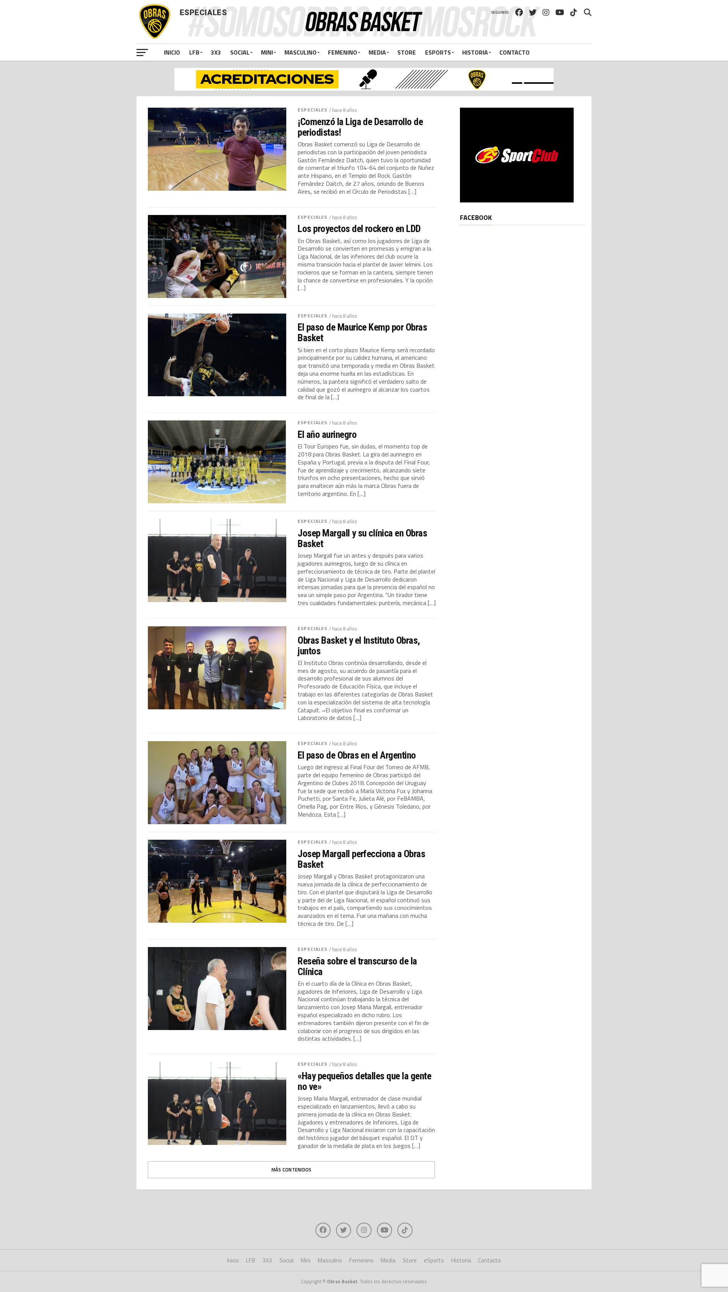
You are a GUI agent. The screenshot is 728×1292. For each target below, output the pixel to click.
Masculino (300, 52)
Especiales (312, 109)
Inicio (172, 52)
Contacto (514, 52)
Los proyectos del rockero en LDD (359, 228)
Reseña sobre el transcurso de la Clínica (357, 966)
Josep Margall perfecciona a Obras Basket (361, 859)
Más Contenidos (291, 1169)
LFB (194, 52)
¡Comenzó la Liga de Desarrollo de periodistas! (360, 127)
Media (377, 52)
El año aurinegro (327, 434)
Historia (475, 52)
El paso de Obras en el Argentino (357, 755)
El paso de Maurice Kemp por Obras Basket (362, 332)
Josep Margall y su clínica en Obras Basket (362, 538)
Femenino (342, 52)
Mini (267, 52)
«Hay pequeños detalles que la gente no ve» (364, 1081)
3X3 (216, 52)
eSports (438, 52)
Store (406, 52)
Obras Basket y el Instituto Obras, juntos (359, 645)
